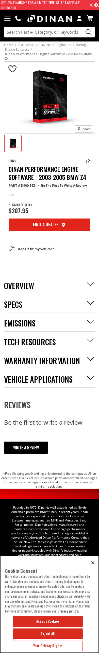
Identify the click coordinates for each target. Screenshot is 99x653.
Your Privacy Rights (47, 645)
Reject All (47, 633)
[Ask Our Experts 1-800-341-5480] (18, 18)
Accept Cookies (47, 621)
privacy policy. (68, 611)
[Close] (92, 562)
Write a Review (26, 448)
